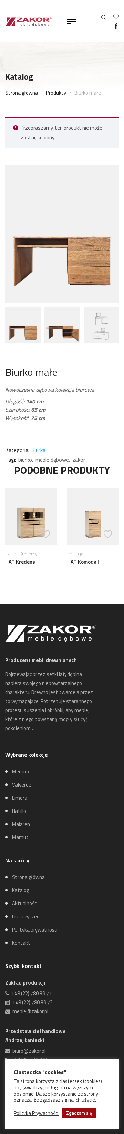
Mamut (20, 837)
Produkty (56, 93)
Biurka (38, 450)
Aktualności (25, 903)
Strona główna (21, 93)
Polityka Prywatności (36, 1113)
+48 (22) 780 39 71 (30, 993)
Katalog (20, 890)
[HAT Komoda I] (93, 516)
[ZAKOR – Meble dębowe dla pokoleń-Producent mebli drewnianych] (28, 21)
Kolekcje (75, 553)
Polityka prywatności (35, 930)
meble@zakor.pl (29, 1011)
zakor (78, 459)
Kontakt (21, 943)
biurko (25, 459)
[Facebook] (116, 26)
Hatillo (11, 553)
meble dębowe (52, 459)
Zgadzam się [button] (79, 1112)
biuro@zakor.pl (27, 1051)
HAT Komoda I (83, 562)
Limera (19, 798)
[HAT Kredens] (31, 516)
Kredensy (28, 553)
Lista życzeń (26, 916)
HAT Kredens (20, 562)
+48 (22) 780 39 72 (31, 1002)
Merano (20, 771)
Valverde (21, 785)
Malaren (21, 824)
